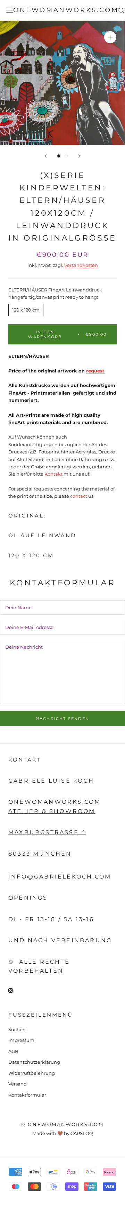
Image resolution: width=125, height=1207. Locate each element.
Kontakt (53, 474)
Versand (17, 1084)
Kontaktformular (27, 1095)
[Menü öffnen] (9, 10)
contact (78, 496)
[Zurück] (46, 155)
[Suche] (121, 10)
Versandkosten (81, 265)
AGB (13, 1051)
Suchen (17, 1029)
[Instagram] (10, 990)
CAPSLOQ (81, 1133)
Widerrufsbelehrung (31, 1073)
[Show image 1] (58, 155)
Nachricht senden (62, 718)
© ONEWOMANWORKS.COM (62, 1124)
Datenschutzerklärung (34, 1062)
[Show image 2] (66, 155)
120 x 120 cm (26, 310)
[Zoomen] (110, 37)
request (95, 370)
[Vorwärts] (79, 155)
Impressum (21, 1040)
